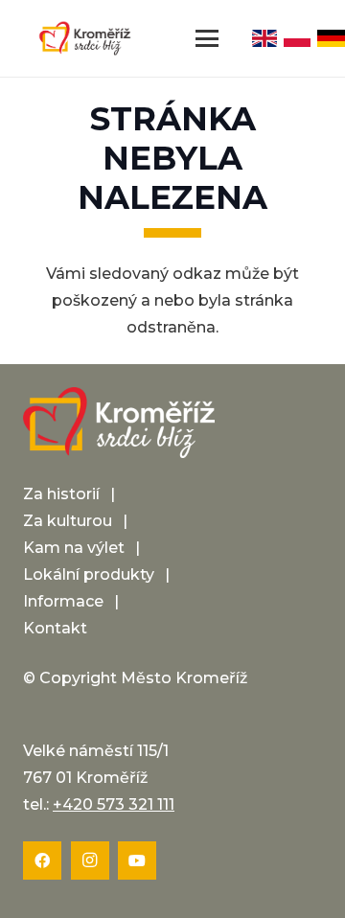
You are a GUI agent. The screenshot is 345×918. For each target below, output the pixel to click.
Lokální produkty (88, 574)
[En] (264, 38)
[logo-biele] (119, 422)
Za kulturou (67, 521)
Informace (63, 601)
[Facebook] (42, 860)
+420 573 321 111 (113, 804)
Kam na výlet (74, 548)
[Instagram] (90, 860)
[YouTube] (137, 860)
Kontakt (55, 628)
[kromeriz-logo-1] (84, 38)
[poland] (297, 38)
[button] (207, 38)
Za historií (61, 494)
